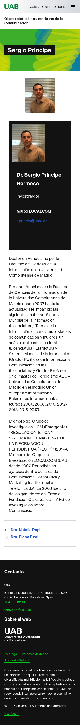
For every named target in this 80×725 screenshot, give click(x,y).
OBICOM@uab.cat (17, 610)
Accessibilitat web (17, 660)
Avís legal (11, 654)
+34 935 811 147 (15, 602)
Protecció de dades (34, 654)
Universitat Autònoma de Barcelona (12, 6)
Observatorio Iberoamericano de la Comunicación (33, 21)
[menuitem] (34, 7)
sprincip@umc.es (32, 220)
